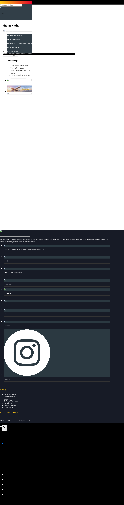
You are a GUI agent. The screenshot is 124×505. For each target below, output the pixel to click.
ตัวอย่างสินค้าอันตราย (18, 78)
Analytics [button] (4, 482)
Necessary (7, 443)
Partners (6, 399)
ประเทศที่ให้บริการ (10, 35)
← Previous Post (8, 56)
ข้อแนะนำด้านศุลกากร (10, 405)
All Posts (15, 56)
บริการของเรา (8, 31)
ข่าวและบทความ (9, 43)
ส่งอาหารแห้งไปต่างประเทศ (20, 75)
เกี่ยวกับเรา (7, 27)
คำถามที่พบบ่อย (8, 403)
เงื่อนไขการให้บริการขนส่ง (11, 401)
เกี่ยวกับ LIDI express (10, 394)
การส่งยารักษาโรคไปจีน (19, 66)
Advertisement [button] (6, 487)
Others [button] (4, 493)
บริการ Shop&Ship (13, 47)
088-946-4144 (9, 272)
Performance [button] (5, 477)
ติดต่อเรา (6, 47)
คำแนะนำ (7, 39)
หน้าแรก (6, 23)
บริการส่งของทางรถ (13, 39)
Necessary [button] (5, 442)
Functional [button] (5, 472)
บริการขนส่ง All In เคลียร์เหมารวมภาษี (19, 43)
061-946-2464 (18, 272)
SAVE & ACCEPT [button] (7, 498)
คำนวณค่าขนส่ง (12, 51)
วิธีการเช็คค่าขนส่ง (17, 68)
